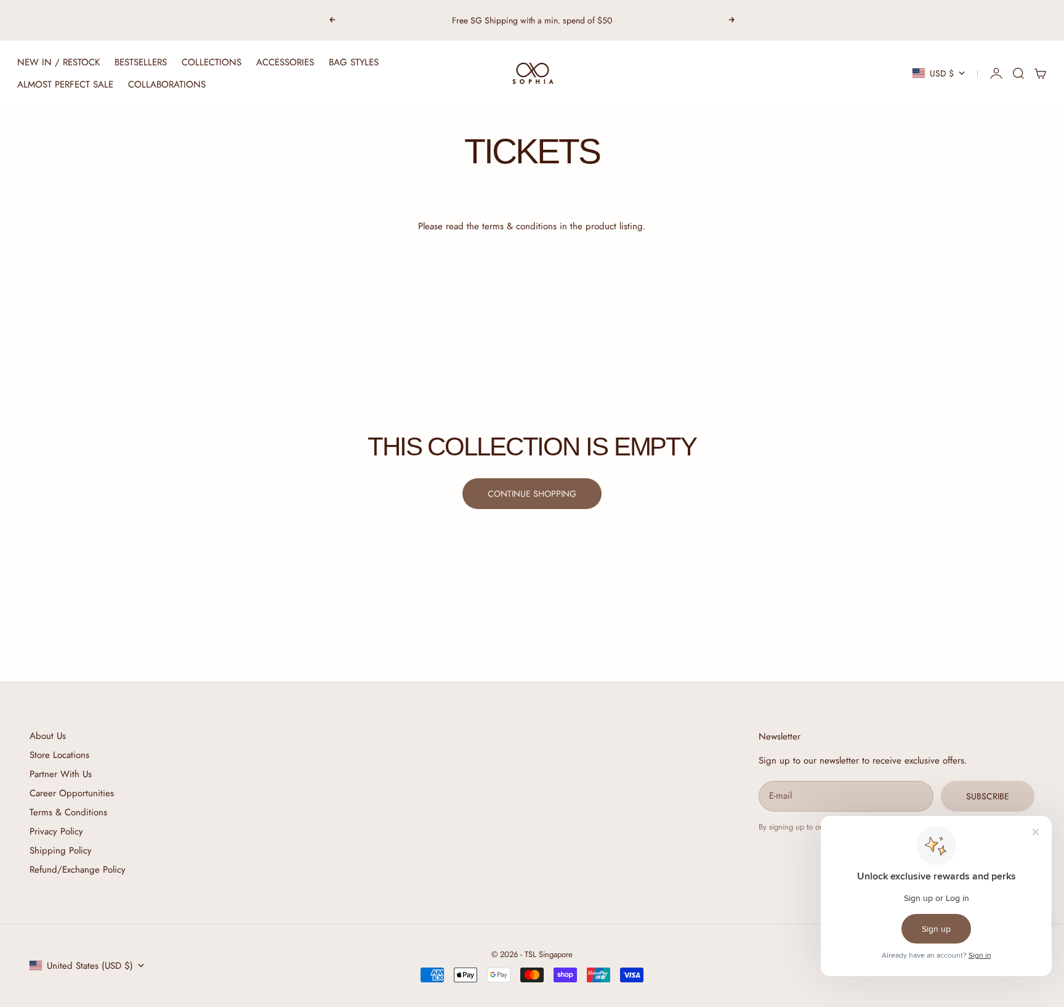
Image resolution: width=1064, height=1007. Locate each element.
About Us (48, 736)
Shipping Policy (61, 850)
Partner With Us (61, 774)
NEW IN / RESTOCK (58, 62)
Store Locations (59, 755)
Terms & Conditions (68, 812)
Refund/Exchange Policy (78, 869)
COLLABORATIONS (167, 84)
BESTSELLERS (141, 62)
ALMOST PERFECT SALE (65, 84)
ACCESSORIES (285, 62)
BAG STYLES (354, 62)
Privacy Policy (56, 831)
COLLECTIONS (211, 62)
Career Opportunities (72, 793)
